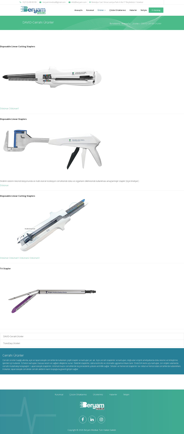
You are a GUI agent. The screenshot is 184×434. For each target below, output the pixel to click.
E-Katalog (156, 10)
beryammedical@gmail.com (54, 2)
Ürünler (101, 10)
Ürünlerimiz (98, 394)
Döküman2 (24, 258)
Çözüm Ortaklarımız (117, 10)
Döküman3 (34, 258)
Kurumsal (90, 10)
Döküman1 (14, 108)
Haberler (133, 10)
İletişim (144, 10)
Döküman (4, 108)
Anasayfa (78, 10)
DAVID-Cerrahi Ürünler (13, 336)
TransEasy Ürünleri (11, 343)
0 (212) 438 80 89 (29, 2)
